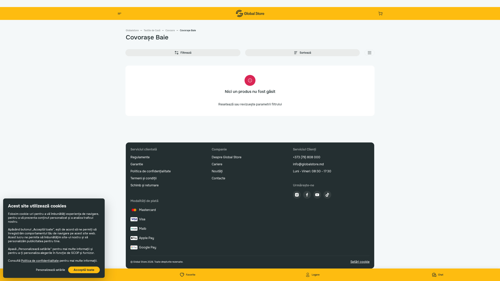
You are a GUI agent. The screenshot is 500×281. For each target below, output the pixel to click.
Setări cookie (360, 262)
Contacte (218, 178)
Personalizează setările (50, 270)
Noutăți (217, 171)
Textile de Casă (152, 30)
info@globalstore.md (308, 164)
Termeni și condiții (143, 178)
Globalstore (132, 30)
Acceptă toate (84, 270)
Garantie (136, 164)
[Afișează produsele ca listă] (369, 53)
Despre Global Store (226, 157)
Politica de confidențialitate (40, 261)
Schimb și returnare (144, 185)
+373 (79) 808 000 (306, 157)
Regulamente (140, 157)
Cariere (217, 164)
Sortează (305, 52)
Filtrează (185, 52)
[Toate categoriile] (119, 13)
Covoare (170, 30)
